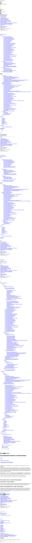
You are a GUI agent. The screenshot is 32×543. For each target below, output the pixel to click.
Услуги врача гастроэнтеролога (8, 88)
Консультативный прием (7, 84)
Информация (2, 531)
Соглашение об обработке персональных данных (7, 534)
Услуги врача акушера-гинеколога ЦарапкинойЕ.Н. (11, 86)
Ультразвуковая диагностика (8, 79)
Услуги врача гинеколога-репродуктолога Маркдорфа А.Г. (12, 200)
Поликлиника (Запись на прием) (6, 83)
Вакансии (3, 123)
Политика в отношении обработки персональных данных (8, 535)
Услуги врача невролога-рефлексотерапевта (10, 47)
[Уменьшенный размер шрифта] (0, 1)
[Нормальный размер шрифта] (0, 2)
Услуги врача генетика (7, 42)
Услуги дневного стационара (8, 222)
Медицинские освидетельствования (7, 71)
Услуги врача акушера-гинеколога (8, 38)
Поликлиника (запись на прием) (6, 36)
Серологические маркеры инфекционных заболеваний (11, 77)
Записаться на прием (3, 34)
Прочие (3, 115)
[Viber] (5, 453)
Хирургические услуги (7, 68)
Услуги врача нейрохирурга (8, 48)
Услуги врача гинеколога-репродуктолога (10, 43)
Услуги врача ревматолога (7, 53)
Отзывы (3, 120)
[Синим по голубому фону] (0, 6)
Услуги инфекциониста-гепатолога (9, 59)
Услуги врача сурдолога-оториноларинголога (10, 103)
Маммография (6, 112)
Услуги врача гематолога (7, 41)
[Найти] (1, 137)
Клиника (1, 116)
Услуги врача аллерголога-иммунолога (9, 39)
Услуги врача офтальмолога (8, 51)
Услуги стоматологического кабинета (9, 109)
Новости (1, 73)
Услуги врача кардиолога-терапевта (9, 45)
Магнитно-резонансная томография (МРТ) (10, 63)
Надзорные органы (4, 122)
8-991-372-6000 (4, 17)
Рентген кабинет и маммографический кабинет (10, 186)
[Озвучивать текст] (0, 12)
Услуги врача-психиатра (7, 58)
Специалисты (2, 128)
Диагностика (4, 61)
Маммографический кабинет (8, 64)
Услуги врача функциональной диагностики (10, 56)
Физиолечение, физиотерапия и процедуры (10, 70)
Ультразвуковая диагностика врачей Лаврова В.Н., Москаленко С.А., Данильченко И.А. (16, 189)
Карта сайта (2, 537)
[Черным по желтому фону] (0, 7)
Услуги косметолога (6, 107)
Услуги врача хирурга (7, 57)
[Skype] (7, 453)
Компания (1, 523)
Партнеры (3, 119)
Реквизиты (3, 121)
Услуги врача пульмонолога (8, 52)
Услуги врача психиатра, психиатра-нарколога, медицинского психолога (14, 100)
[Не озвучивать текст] (0, 13)
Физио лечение (6, 219)
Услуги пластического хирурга (8, 37)
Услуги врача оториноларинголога (9, 50)
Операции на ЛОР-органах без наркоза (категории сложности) (13, 194)
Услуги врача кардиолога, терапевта (9, 94)
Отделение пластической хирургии (7, 126)
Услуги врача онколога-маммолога (8, 97)
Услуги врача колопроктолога (8, 95)
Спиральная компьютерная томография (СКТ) (10, 66)
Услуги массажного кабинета (8, 69)
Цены (1, 74)
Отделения (2, 125)
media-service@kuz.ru (3, 27)
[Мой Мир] (3, 453)
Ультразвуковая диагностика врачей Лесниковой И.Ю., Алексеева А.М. (14, 80)
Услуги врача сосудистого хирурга (8, 54)
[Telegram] (2, 131)
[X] (4, 453)
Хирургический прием (7, 191)
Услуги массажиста (6, 113)
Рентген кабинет (6, 65)
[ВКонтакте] (2, 130)
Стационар (3, 67)
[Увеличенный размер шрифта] (1, 3)
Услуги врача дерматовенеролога (8, 44)
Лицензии (3, 118)
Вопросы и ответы (4, 233)
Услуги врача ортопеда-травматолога (9, 49)
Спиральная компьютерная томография (9, 78)
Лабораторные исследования (8, 62)
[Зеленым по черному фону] (0, 8)
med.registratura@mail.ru (3, 26)
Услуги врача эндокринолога (8, 106)
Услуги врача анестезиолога (8, 40)
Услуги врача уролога (7, 55)
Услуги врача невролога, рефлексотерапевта (10, 205)
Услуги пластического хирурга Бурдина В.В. (10, 108)
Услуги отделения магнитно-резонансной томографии (11, 81)
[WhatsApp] (6, 453)
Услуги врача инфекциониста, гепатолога (10, 203)
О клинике (3, 227)
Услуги (1, 35)
